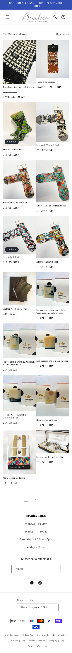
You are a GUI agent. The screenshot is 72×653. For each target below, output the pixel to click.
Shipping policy (56, 641)
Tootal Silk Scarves (45, 82)
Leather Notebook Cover (15, 309)
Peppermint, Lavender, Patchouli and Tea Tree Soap (19, 363)
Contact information (38, 646)
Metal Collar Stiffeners (14, 478)
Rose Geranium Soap (46, 420)
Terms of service (37, 641)
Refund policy (60, 635)
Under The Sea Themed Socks (51, 205)
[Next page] (46, 499)
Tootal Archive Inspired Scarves (18, 87)
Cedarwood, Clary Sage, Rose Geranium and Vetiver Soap (51, 311)
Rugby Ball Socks (11, 257)
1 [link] (26, 498)
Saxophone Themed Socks (15, 202)
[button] (7, 17)
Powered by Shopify (39, 635)
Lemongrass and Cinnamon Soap (52, 361)
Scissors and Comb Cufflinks (50, 457)
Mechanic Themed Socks (48, 145)
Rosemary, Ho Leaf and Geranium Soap (14, 416)
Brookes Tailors (21, 635)
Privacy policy (18, 641)
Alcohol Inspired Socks (47, 262)
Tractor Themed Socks (14, 149)
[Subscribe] (56, 569)
